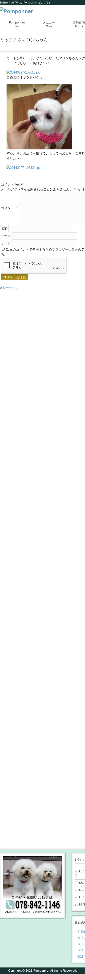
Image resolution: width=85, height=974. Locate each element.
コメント (9, 208)
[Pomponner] (16, 11)
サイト (6, 243)
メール (6, 236)
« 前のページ (9, 288)
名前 (4, 228)
